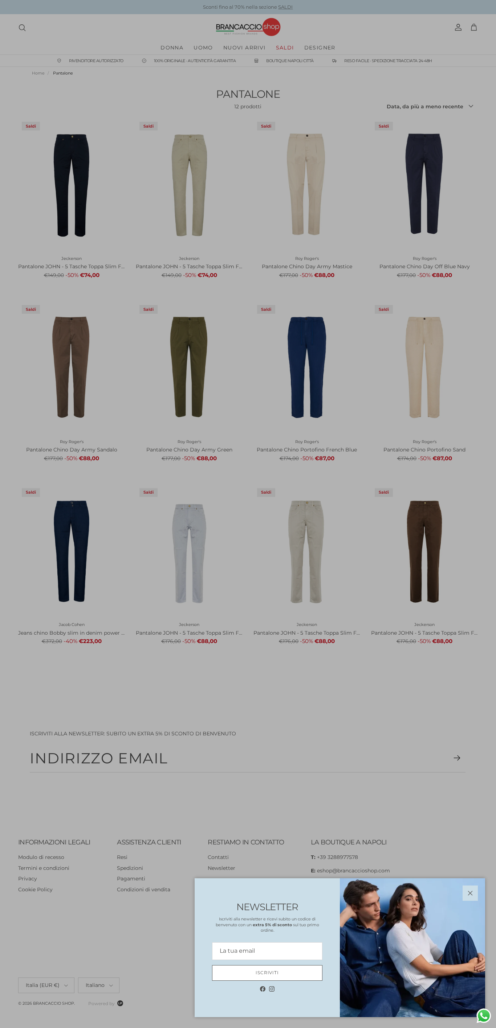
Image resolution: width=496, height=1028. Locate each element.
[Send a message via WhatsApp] (483, 1015)
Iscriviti (267, 972)
